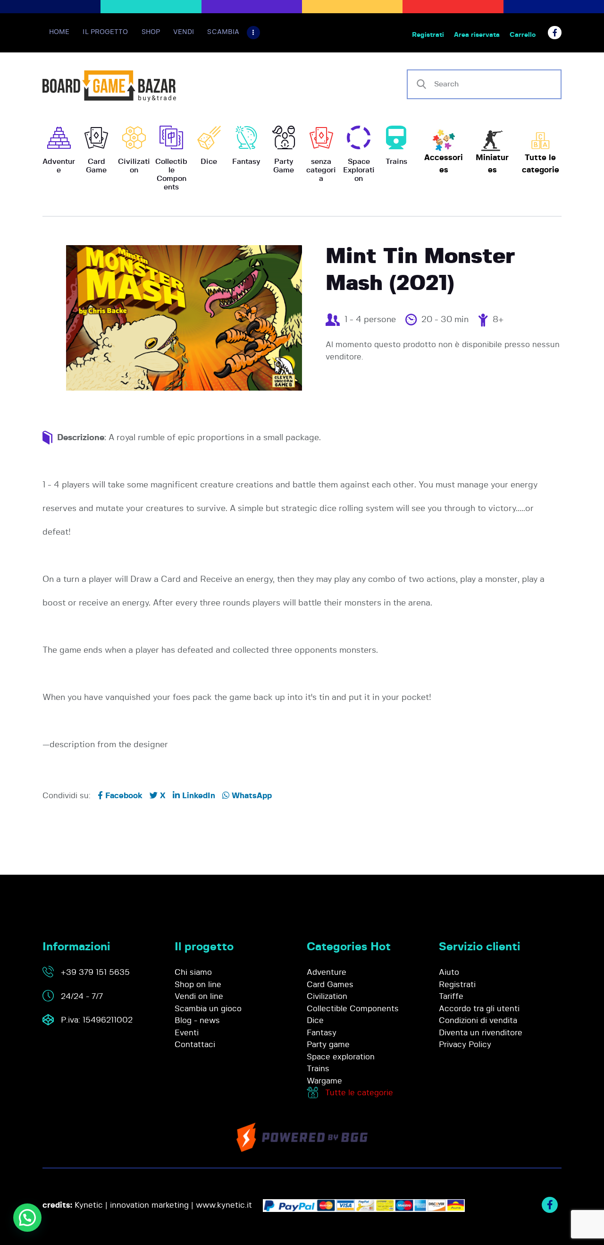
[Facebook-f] (555, 33)
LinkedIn (197, 796)
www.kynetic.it (224, 1205)
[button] (27, 1217)
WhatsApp (250, 796)
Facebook (123, 796)
